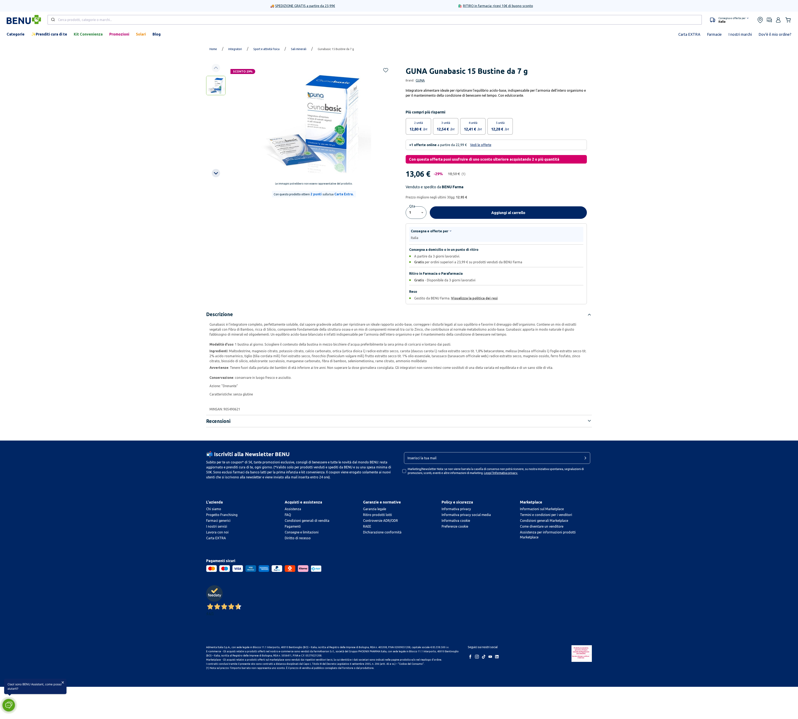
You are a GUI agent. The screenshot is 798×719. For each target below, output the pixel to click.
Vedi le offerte (480, 145)
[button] (729, 20)
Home (213, 49)
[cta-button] (586, 458)
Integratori (235, 49)
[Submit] (53, 19)
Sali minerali (298, 49)
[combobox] (375, 20)
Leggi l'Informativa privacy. (501, 473)
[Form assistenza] (769, 19)
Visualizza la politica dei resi (474, 298)
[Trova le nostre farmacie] (760, 20)
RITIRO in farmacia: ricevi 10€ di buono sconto (498, 6)
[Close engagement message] (63, 682)
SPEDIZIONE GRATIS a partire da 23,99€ (305, 6)
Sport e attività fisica (266, 49)
